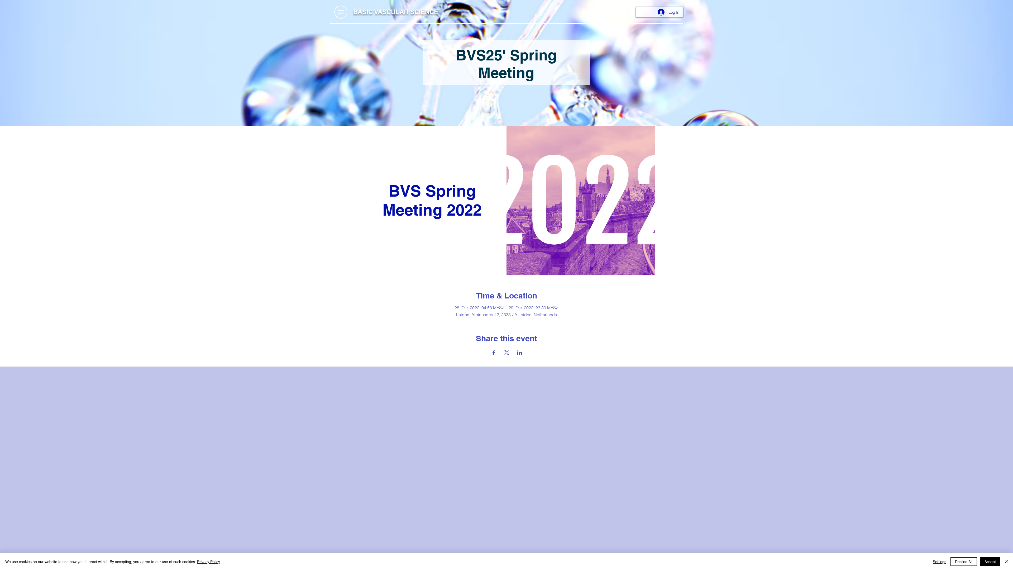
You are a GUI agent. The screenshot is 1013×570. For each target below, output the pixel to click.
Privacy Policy (208, 561)
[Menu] (341, 12)
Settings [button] (939, 561)
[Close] (1007, 561)
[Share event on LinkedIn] (519, 352)
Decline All (963, 561)
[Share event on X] (506, 352)
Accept (990, 561)
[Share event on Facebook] (493, 352)
